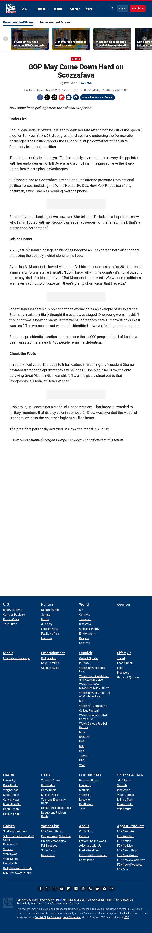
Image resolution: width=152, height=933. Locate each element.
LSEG (126, 917)
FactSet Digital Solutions (48, 917)
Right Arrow (144, 38)
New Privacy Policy (43, 899)
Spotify (104, 889)
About (84, 826)
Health (8, 775)
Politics (41, 8)
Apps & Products (130, 826)
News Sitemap (53, 903)
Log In (122, 8)
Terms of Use (24, 899)
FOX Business (90, 775)
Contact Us (127, 899)
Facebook (40, 97)
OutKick (85, 653)
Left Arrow (5, 38)
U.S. (25, 8)
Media (8, 653)
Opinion (75, 8)
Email (76, 97)
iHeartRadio (112, 889)
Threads (54, 97)
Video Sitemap (71, 903)
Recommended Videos (18, 22)
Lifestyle (124, 653)
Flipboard (62, 97)
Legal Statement (72, 917)
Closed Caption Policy (100, 899)
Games (9, 826)
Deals (45, 775)
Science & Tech (130, 775)
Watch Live (50, 826)
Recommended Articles (55, 22)
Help (116, 899)
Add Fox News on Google (99, 97)
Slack (83, 889)
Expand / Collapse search (112, 8)
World (58, 8)
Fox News (11, 8)
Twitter (47, 97)
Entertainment (53, 653)
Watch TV (138, 8)
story (76, 59)
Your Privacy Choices (74, 899)
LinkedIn (76, 889)
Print (69, 97)
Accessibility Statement (30, 903)
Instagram (55, 889)
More (89, 8)
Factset (128, 913)
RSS (90, 889)
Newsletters (97, 889)
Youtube (62, 889)
